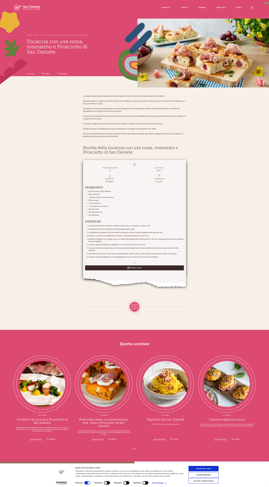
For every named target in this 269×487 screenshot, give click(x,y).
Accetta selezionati (203, 475)
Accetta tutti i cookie (203, 468)
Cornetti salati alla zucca (165, 419)
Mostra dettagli (158, 483)
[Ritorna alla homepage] (26, 7)
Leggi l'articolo (36, 439)
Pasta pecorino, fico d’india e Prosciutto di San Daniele (227, 421)
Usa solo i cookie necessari (204, 481)
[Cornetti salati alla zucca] (165, 384)
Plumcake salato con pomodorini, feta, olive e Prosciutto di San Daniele (42, 423)
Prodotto (166, 8)
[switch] (107, 482)
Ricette (184, 8)
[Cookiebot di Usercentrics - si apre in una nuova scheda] (61, 482)
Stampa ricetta (136, 268)
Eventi (239, 8)
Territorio (220, 8)
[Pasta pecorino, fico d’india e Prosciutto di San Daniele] (227, 384)
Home (29, 35)
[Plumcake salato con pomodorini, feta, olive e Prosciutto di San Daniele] (42, 384)
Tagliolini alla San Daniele (104, 419)
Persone (201, 8)
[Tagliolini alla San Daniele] (104, 384)
